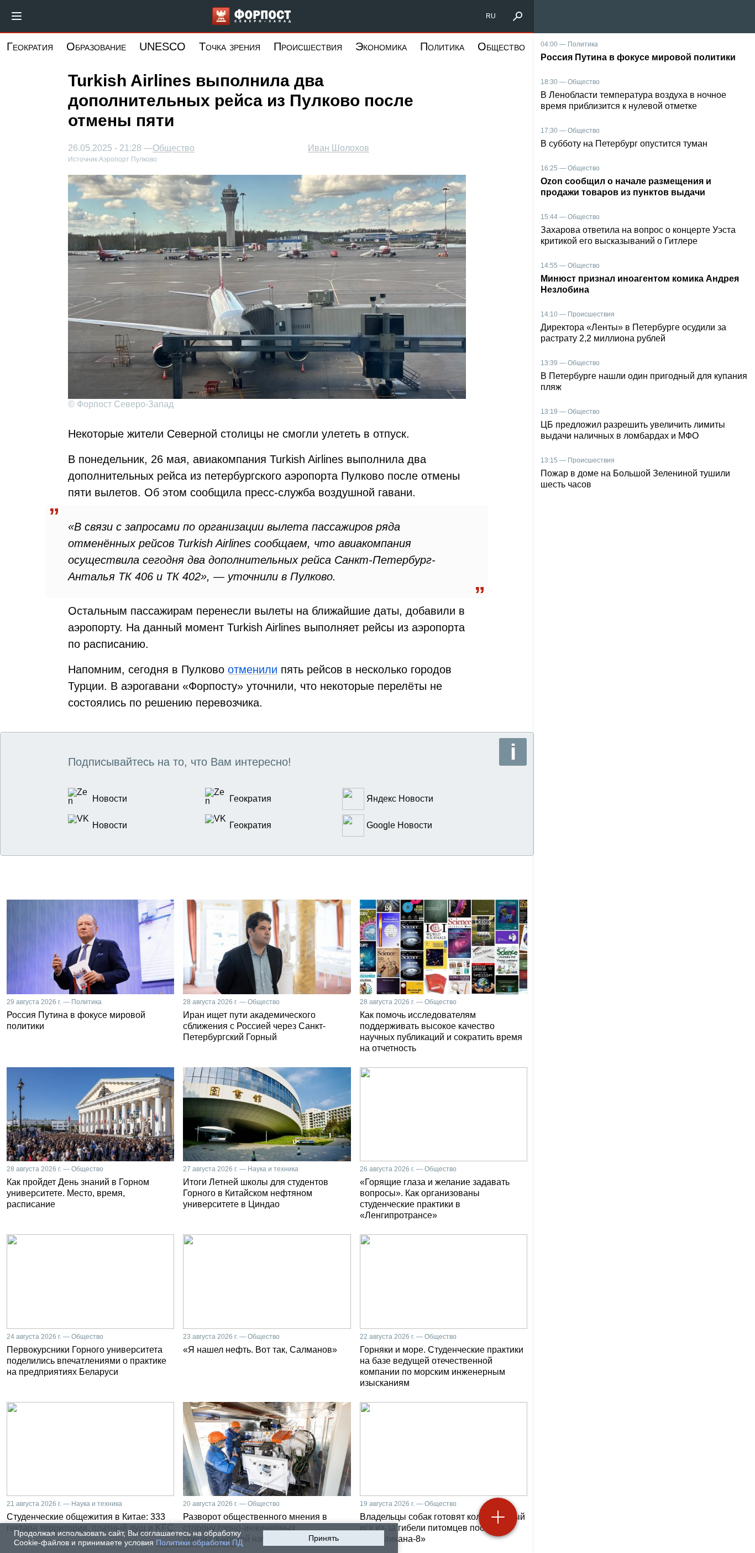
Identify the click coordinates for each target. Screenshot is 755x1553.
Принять (323, 1538)
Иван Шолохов (338, 148)
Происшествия (308, 46)
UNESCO (162, 46)
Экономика (381, 46)
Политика (442, 46)
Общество (501, 46)
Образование (96, 46)
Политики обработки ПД (199, 1542)
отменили (252, 669)
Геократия (30, 46)
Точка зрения (229, 46)
